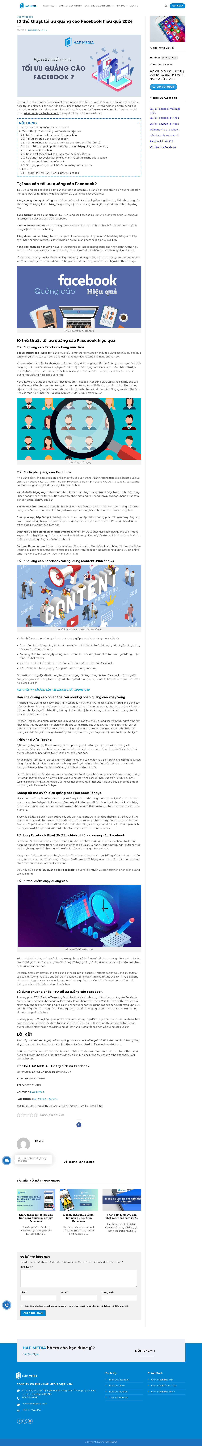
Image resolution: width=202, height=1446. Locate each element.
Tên (23, 1292)
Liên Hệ (134, 6)
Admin (44, 30)
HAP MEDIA (37, 1092)
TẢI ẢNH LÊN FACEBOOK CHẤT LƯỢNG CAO (62, 689)
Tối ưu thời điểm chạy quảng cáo (45, 161)
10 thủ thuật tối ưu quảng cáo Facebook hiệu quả (51, 131)
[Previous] (16, 1216)
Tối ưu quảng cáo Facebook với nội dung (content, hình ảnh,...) (63, 142)
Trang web (107, 1292)
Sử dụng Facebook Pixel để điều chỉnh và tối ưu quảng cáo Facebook (67, 157)
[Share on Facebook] (78, 1124)
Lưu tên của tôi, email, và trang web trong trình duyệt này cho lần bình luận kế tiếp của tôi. (77, 1306)
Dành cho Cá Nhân (69, 6)
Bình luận (26, 1267)
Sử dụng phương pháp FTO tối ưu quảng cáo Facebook (59, 165)
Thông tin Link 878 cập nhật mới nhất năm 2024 (121, 1216)
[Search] (166, 6)
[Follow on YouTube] (30, 1421)
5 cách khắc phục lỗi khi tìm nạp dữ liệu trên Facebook (78, 1218)
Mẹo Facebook (25, 17)
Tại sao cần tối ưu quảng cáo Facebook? (45, 127)
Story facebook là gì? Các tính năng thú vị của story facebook (36, 1218)
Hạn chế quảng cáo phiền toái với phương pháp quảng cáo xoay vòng (67, 146)
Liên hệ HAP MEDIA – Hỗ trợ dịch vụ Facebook (53, 173)
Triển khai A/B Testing (39, 150)
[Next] (141, 1216)
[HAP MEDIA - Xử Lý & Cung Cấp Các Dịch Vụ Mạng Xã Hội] (28, 5)
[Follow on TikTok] (24, 1421)
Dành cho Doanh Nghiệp (98, 6)
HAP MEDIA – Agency (45, 1099)
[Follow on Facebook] (19, 1421)
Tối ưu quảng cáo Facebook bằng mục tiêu (51, 135)
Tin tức (121, 6)
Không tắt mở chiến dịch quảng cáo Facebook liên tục (58, 154)
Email (64, 1292)
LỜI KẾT (27, 169)
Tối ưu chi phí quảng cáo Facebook (47, 138)
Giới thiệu (48, 6)
